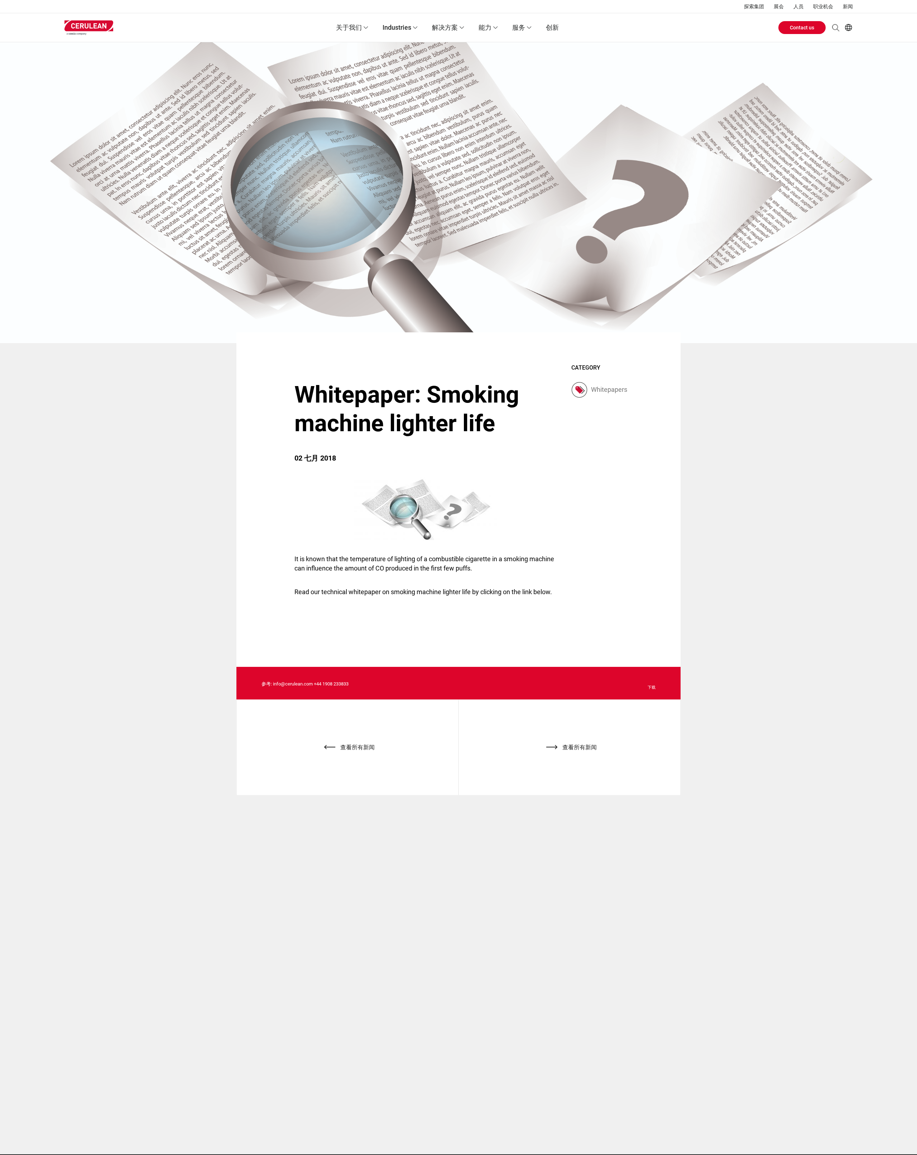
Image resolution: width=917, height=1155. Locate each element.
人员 (798, 6)
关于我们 (349, 27)
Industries (397, 27)
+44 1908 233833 (331, 684)
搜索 (835, 27)
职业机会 (823, 6)
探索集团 (754, 6)
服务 (518, 27)
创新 (552, 27)
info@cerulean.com (293, 684)
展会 (779, 6)
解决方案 (445, 27)
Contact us (802, 27)
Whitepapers (609, 389)
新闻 (848, 6)
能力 (485, 27)
